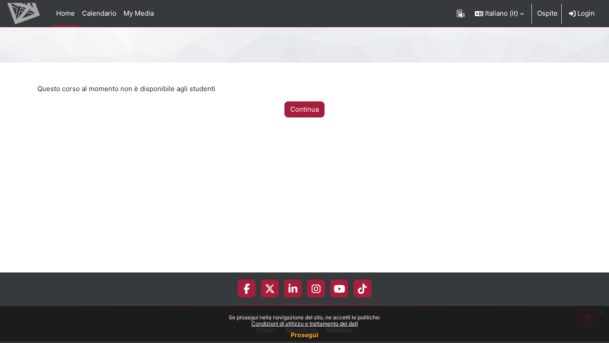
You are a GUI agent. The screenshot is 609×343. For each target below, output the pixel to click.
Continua (304, 109)
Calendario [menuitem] (99, 13)
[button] (499, 13)
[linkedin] (292, 288)
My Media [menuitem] (138, 13)
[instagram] (316, 288)
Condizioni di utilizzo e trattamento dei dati (304, 323)
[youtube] (339, 288)
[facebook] (246, 288)
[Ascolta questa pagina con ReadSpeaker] (461, 13)
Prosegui (304, 335)
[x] (270, 288)
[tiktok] (362, 288)
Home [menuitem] (65, 13)
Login (585, 13)
